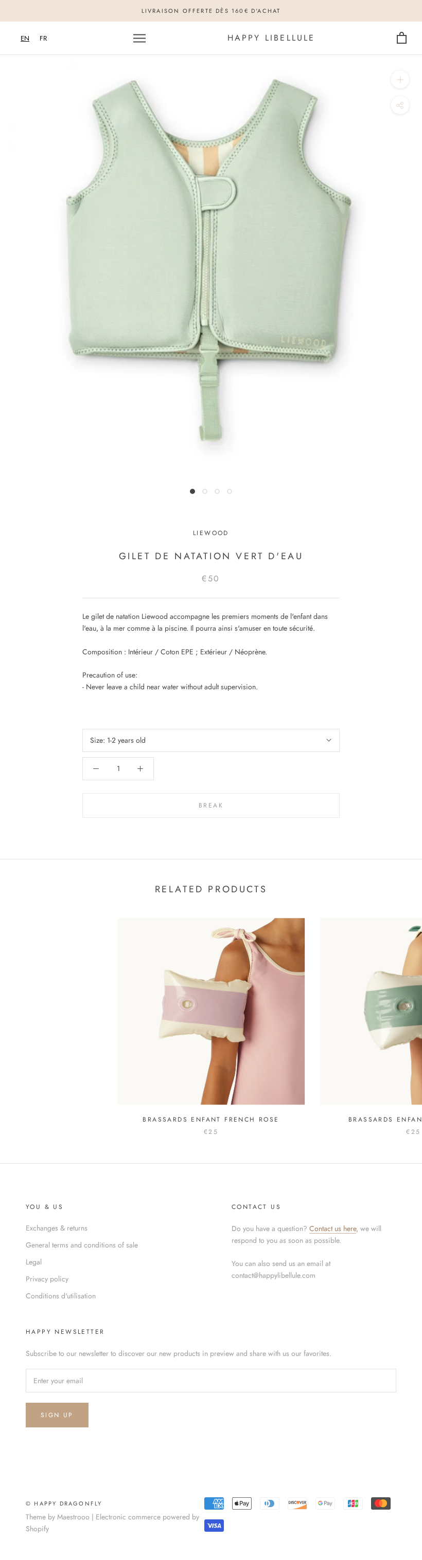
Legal (34, 1262)
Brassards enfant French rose (211, 1119)
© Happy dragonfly (64, 1503)
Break (211, 805)
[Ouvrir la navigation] (139, 38)
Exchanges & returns (56, 1228)
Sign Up (57, 1415)
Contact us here (332, 1228)
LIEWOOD (211, 533)
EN (25, 38)
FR (43, 38)
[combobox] (24, 38)
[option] (43, 38)
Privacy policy (47, 1279)
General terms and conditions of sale (82, 1245)
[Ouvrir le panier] (402, 38)
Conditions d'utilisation (61, 1296)
